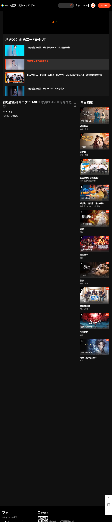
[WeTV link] (8, 5)
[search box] (71, 5)
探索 (33, 5)
